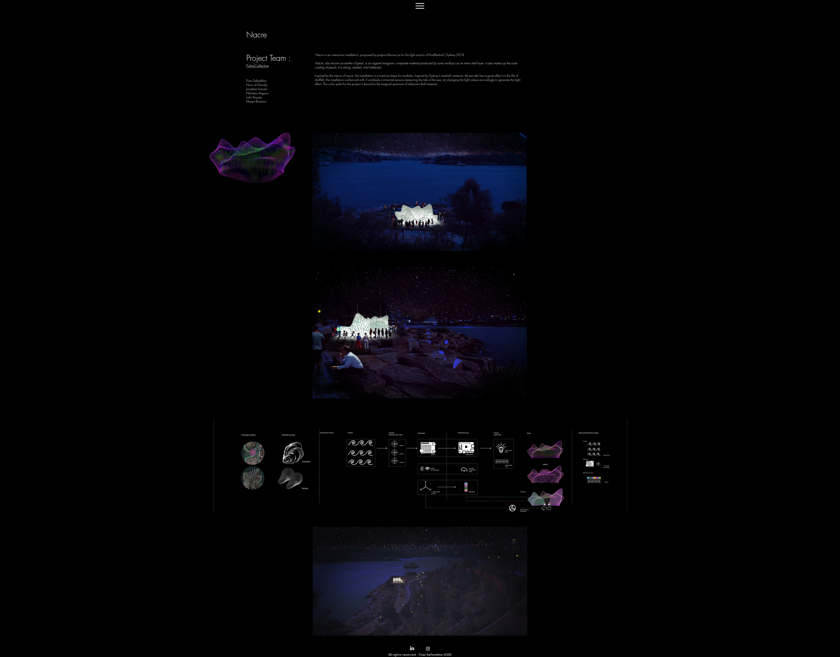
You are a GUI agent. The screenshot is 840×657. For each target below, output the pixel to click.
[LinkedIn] (412, 648)
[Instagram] (427, 648)
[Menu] (420, 6)
